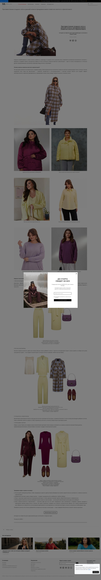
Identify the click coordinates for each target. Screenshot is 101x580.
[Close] (76, 273)
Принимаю (95, 572)
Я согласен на (63, 297)
